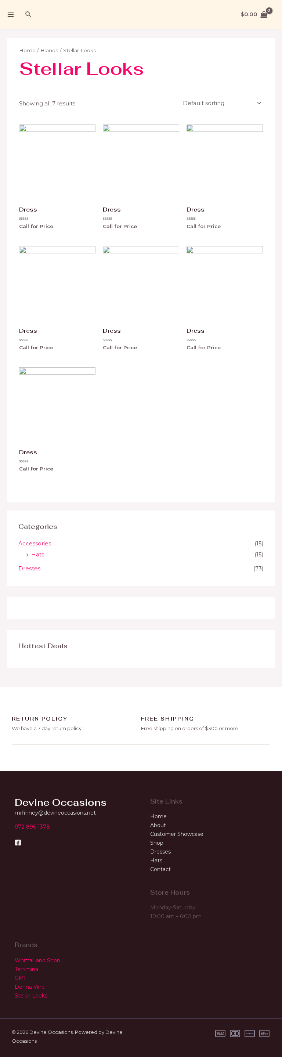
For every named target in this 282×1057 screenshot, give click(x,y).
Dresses (29, 568)
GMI (20, 978)
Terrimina (26, 969)
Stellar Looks (31, 995)
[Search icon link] (28, 14)
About (158, 825)
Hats (37, 554)
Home (27, 50)
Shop (156, 843)
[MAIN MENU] (10, 14)
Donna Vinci (30, 987)
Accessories (34, 543)
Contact (160, 869)
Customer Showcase (176, 834)
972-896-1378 (32, 826)
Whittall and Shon (37, 960)
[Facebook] (18, 842)
